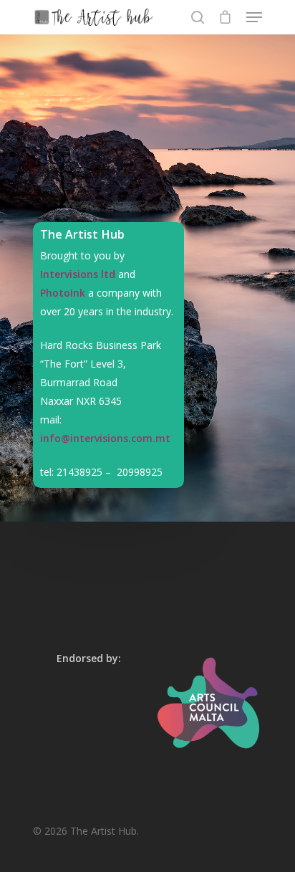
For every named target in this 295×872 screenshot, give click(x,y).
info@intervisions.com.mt (105, 438)
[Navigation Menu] (254, 17)
